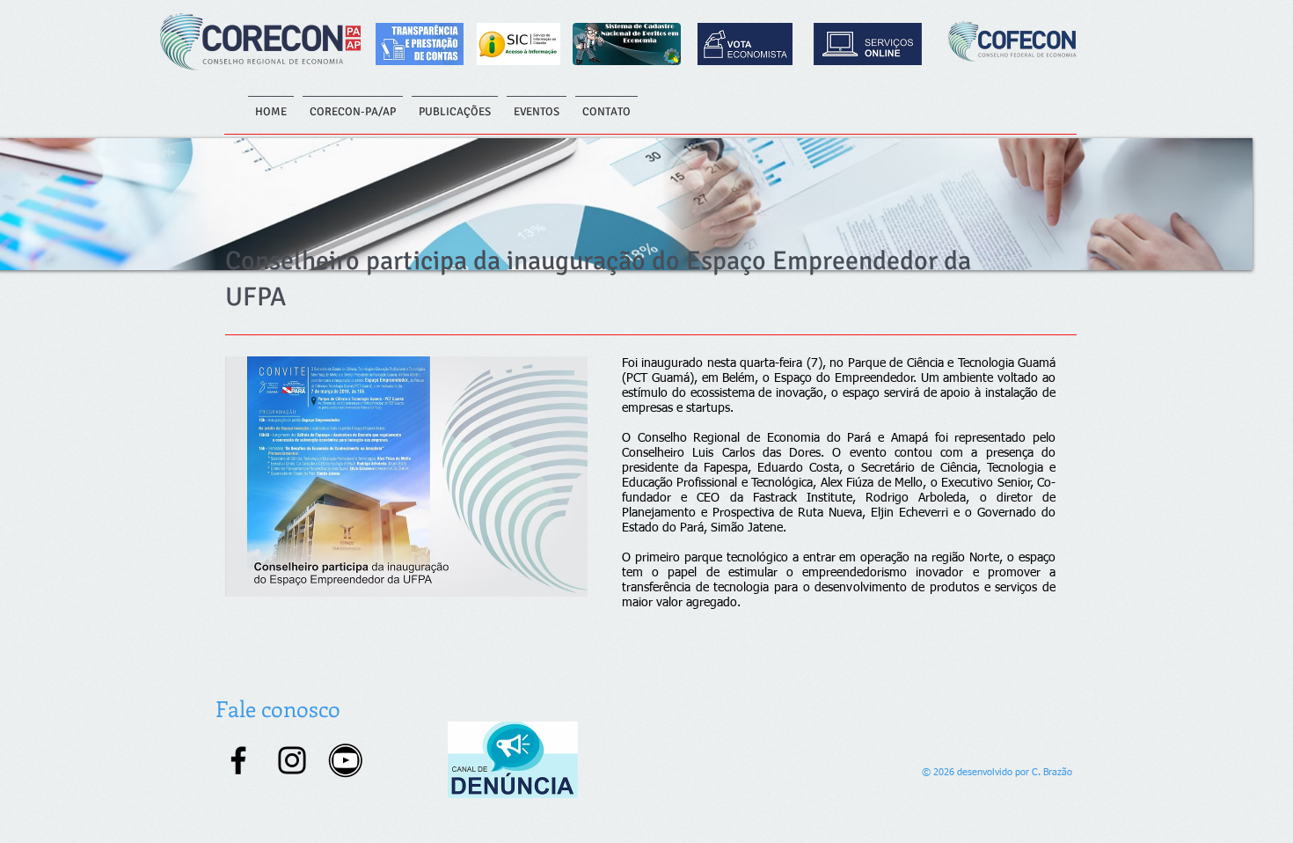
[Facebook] (238, 760)
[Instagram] (292, 760)
